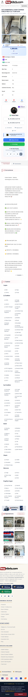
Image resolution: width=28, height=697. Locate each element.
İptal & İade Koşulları (6, 661)
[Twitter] (5, 596)
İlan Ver (3, 629)
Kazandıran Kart (5, 639)
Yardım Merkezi (4, 636)
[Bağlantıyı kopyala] (21, 154)
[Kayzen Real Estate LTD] (7, 135)
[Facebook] (1, 596)
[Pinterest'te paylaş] (17, 154)
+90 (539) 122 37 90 (14, 119)
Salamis (13, 57)
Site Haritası (4, 619)
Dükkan (24, 13)
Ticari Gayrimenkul (14, 13)
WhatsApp (15, 144)
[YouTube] (8, 596)
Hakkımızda (4, 611)
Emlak (8, 13)
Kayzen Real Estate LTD (15, 134)
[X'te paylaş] (10, 154)
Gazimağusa (8, 57)
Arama (25, 6)
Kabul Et (20, 694)
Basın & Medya (4, 609)
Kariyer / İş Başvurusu (6, 607)
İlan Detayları (6, 163)
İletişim (2, 616)
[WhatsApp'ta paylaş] (14, 154)
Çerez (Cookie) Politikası (7, 654)
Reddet (7, 694)
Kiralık (20, 13)
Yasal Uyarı (3, 664)
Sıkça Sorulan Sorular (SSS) (7, 634)
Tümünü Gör (21, 513)
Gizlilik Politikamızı (9, 691)
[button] (25, 17)
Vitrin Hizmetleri (5, 631)
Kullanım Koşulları (5, 652)
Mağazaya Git (19, 127)
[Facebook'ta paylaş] (7, 154)
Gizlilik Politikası (5, 649)
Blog (2, 641)
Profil (15, 130)
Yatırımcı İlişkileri (5, 614)
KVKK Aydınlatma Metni (6, 659)
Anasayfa (3, 13)
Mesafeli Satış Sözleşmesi (7, 656)
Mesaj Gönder (15, 140)
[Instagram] (12, 596)
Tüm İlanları (9, 127)
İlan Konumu (18, 163)
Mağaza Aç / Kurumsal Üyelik (8, 627)
